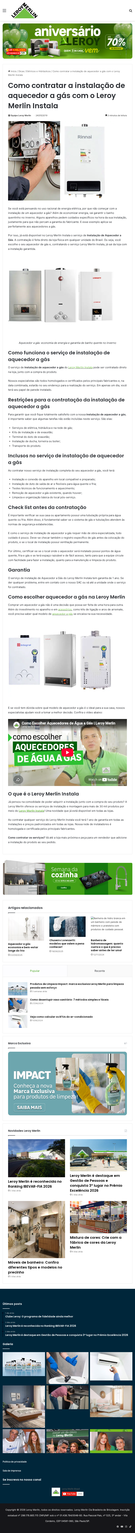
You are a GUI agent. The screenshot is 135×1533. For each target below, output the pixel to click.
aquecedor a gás (62, 613)
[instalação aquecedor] (61, 199)
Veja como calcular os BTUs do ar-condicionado (61, 1017)
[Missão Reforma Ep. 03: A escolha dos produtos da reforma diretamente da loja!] (67, 1441)
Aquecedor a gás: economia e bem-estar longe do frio (23, 947)
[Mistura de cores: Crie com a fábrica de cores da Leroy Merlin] (98, 1217)
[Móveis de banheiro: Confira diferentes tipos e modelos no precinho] (36, 1229)
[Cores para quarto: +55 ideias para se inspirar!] (111, 1401)
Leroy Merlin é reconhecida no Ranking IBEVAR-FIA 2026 (35, 1184)
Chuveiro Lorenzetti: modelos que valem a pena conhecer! (66, 943)
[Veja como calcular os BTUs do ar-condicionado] (17, 1021)
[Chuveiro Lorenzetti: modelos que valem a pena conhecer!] (67, 926)
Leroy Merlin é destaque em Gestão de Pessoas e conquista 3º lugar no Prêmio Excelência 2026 (96, 1183)
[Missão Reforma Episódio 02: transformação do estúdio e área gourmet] (111, 1441)
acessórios (65, 609)
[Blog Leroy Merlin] (24, 10)
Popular (35, 971)
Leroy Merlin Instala (80, 367)
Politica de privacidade (15, 1461)
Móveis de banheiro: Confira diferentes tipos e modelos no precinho (35, 1267)
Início (13, 71)
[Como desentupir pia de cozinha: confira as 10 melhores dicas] (67, 1397)
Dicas (21, 71)
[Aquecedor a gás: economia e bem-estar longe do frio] (26, 928)
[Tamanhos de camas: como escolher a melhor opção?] (24, 1406)
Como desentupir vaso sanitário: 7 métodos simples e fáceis (69, 999)
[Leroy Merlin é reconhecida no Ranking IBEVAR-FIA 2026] (36, 1158)
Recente (100, 971)
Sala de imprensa (12, 1470)
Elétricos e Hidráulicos (38, 71)
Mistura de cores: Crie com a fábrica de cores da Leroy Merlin (95, 1242)
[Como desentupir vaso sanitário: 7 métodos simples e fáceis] (17, 1005)
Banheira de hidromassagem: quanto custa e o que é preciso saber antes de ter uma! (107, 945)
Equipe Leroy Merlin (21, 115)
